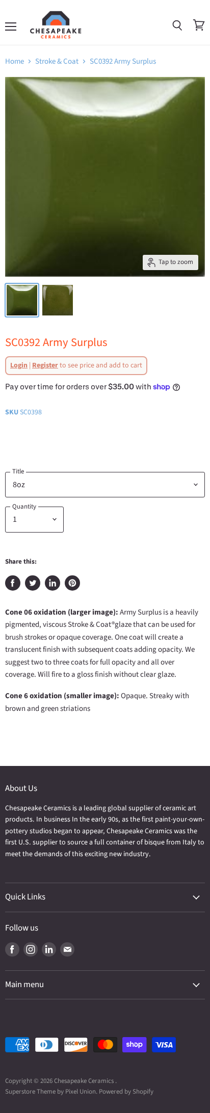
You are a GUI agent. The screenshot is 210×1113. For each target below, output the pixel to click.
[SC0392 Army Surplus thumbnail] (57, 300)
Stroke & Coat (56, 61)
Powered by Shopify (126, 1091)
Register (45, 365)
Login (19, 365)
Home (14, 61)
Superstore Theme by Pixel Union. (51, 1091)
